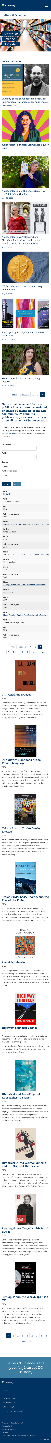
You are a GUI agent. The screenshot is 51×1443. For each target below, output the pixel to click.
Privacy (5, 1432)
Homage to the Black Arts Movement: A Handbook (24, 584)
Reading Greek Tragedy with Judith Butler (25, 1229)
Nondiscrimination (9, 1429)
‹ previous (25, 395)
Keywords (6, 444)
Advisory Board (9, 1402)
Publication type (9, 471)
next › (36, 652)
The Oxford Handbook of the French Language (21, 761)
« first (15, 395)
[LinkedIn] (9, 1387)
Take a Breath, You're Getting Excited (21, 829)
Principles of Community (13, 1411)
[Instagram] (14, 1387)
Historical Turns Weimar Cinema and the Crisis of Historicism (24, 1164)
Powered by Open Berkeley (12, 1423)
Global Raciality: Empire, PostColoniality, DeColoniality (25, 615)
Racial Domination (14, 962)
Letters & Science (14, 15)
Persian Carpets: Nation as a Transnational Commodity (26, 554)
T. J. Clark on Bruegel (16, 694)
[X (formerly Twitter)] (4, 1387)
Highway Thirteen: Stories (19, 1028)
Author (5, 453)
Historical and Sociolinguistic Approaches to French (21, 1095)
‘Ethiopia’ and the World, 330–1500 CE (25, 1298)
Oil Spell (6, 494)
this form (40, 417)
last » (45, 652)
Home (5, 1391)
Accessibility (7, 1426)
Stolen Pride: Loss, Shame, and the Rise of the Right (25, 898)
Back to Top (44, 1440)
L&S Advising (8, 1407)
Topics (5, 462)
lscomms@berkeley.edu (30, 420)
